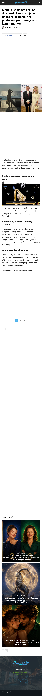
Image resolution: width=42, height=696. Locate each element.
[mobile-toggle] (3, 2)
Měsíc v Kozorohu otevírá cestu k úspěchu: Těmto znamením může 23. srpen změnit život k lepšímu (21, 600)
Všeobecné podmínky (28, 680)
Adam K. (9, 27)
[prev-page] (3, 650)
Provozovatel (15, 682)
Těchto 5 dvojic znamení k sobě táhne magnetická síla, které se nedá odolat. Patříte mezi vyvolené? (21, 643)
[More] (25, 35)
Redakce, (23, 682)
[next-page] (6, 650)
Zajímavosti (20, 553)
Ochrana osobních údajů (13, 680)
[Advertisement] (21, 61)
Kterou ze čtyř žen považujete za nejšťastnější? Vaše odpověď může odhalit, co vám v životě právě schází (21, 558)
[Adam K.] (3, 27)
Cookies (29, 682)
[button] (39, 2)
